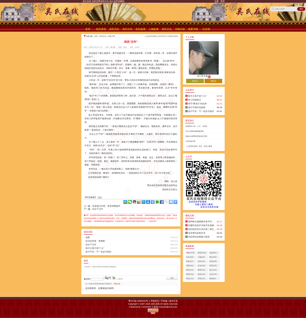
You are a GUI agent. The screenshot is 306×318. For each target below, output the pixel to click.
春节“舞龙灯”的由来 (197, 103)
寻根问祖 (180, 29)
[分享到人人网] (148, 202)
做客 (88, 237)
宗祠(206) (213, 261)
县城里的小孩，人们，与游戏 (196, 126)
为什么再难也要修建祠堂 (194, 131)
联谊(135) (201, 274)
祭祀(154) (190, 270)
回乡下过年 (97, 209)
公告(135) (213, 274)
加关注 (195, 81)
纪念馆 (206, 29)
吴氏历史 (114, 29)
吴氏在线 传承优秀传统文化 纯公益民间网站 (103, 1)
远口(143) (213, 270)
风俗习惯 (111, 36)
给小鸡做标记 (194, 100)
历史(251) (201, 261)
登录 (222, 1)
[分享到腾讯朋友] (157, 202)
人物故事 (154, 29)
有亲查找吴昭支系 (196, 233)
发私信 (213, 81)
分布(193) (201, 266)
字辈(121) (201, 278)
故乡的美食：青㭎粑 (95, 241)
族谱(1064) (202, 253)
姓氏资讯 (101, 29)
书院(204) (190, 266)
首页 (87, 29)
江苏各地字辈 (190, 141)
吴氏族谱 (140, 29)
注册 (216, 1)
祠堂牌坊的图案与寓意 (199, 237)
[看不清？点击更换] (109, 278)
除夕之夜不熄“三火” (95, 248)
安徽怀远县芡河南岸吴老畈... (202, 225)
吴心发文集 (202, 76)
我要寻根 (193, 29)
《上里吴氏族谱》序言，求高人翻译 (198, 146)
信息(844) (213, 253)
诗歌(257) (190, 261)
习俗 (99, 197)
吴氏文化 (167, 29)
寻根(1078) (190, 253)
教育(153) (201, 270)
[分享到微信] (130, 202)
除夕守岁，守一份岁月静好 (98, 252)
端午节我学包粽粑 (196, 107)
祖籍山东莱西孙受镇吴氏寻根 (196, 136)
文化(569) (190, 257)
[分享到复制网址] (166, 202)
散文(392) (213, 257)
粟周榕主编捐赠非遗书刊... (201, 221)
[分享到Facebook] (162, 202)
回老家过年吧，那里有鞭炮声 (106, 206)
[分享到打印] (171, 202)
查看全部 (117, 284)
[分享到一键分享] (153, 202)
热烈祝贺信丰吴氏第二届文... (202, 229)
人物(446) (201, 257)
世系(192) (213, 266)
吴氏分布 (127, 29)
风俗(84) (212, 278)
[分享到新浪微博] (139, 202)
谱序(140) (190, 274)
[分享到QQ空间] (125, 202)
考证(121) (190, 278)
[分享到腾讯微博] (143, 202)
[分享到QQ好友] (134, 202)
